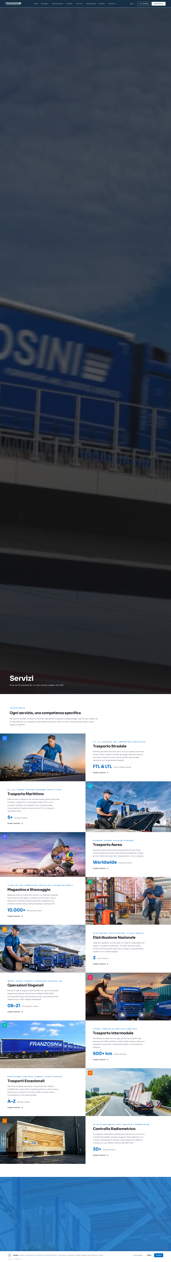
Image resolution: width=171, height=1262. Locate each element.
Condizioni (17, 1259)
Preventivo (158, 4)
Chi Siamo (44, 4)
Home (36, 4)
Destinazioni (91, 4)
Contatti (112, 4)
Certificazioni (57, 4)
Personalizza (138, 1255)
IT (133, 4)
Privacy (10, 1259)
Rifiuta (149, 1255)
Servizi (69, 4)
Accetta (158, 1255)
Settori (79, 4)
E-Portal (145, 4)
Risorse (101, 4)
